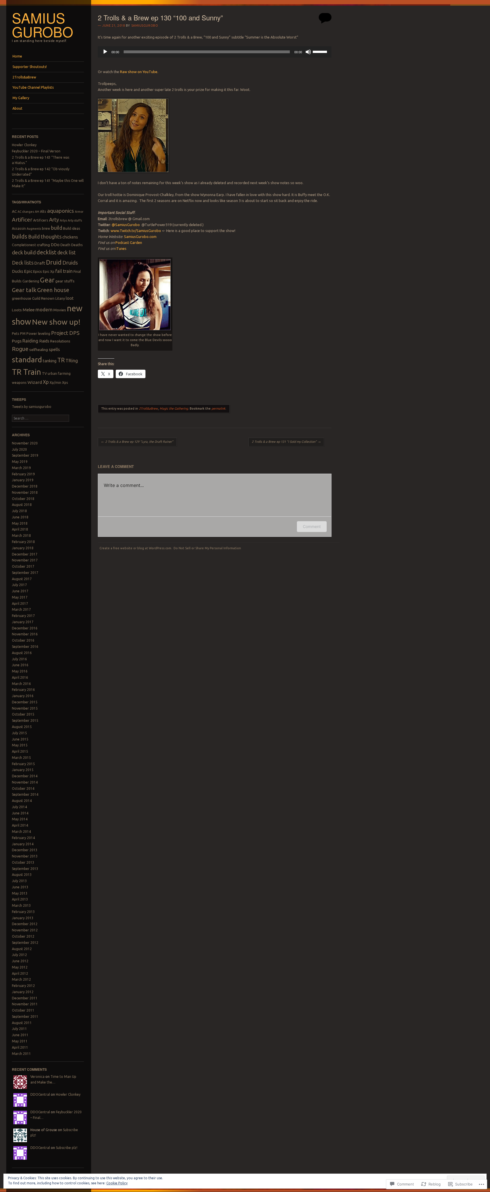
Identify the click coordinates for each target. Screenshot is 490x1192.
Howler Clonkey (24, 145)
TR (61, 360)
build (56, 228)
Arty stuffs (75, 220)
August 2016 (22, 653)
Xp (46, 382)
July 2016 (19, 659)
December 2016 (24, 628)
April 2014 (20, 825)
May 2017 (20, 597)
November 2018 (25, 492)
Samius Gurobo (42, 24)
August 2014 (22, 801)
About (17, 108)
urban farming (59, 373)
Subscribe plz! (66, 1148)
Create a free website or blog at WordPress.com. (136, 548)
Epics (37, 271)
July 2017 (19, 585)
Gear (47, 280)
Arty (54, 219)
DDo (55, 244)
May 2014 (20, 819)
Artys (63, 220)
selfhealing (38, 349)
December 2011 (24, 998)
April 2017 (20, 603)
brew (46, 228)
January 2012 (22, 992)
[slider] (321, 51)
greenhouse (21, 298)
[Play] (105, 52)
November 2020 (25, 443)
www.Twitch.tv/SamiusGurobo (135, 231)
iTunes (120, 248)
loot (70, 298)
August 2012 (22, 949)
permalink (218, 408)
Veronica (37, 1076)
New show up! (56, 322)
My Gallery (20, 98)
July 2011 (19, 1029)
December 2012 (24, 924)
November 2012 (25, 930)
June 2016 (20, 665)
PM (23, 333)
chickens (70, 237)
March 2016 (21, 684)
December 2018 (24, 486)
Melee (29, 309)
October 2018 (23, 499)
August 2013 (22, 874)
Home (17, 56)
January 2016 (22, 696)
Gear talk (24, 290)
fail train (64, 271)
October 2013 (23, 862)
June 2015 (20, 739)
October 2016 (23, 640)
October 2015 (23, 714)
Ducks (17, 271)
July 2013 (19, 881)
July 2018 (19, 511)
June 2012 (20, 961)
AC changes (26, 211)
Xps (65, 382)
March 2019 (21, 468)
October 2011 (23, 1010)
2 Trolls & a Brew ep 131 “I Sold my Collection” (286, 441)
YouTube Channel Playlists (33, 87)
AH (37, 211)
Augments (34, 228)
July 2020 (19, 449)
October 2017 (23, 566)
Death (65, 245)
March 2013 (21, 905)
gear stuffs (65, 281)
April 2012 (20, 973)
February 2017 (23, 616)
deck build (24, 252)
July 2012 (19, 955)
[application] (214, 52)
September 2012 (25, 942)
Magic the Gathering (174, 408)
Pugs (17, 340)
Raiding (30, 340)
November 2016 (25, 634)
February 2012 (23, 985)
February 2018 (23, 542)
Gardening (30, 281)
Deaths (77, 245)
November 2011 (25, 1004)
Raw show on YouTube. (139, 72)
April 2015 (20, 751)
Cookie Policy (117, 1183)
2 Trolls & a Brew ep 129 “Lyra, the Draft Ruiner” (137, 441)
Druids (70, 262)
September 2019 (25, 455)
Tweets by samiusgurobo (31, 406)
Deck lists (22, 262)
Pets (15, 333)
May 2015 (20, 745)
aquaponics (60, 211)
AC (14, 211)
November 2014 (25, 782)
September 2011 (25, 1016)
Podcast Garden (128, 242)
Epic (28, 271)
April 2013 (20, 899)
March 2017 (21, 609)
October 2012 (23, 936)
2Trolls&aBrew (24, 77)
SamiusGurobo (126, 225)
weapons (19, 382)
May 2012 (20, 967)
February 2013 (23, 912)
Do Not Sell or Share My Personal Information (207, 548)
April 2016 (20, 677)
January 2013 (22, 918)
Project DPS (65, 333)
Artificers (40, 220)
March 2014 (21, 831)
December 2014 (24, 776)
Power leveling (38, 333)
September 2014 (25, 794)
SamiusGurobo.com (140, 237)
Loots (17, 310)
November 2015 (25, 708)
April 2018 (20, 529)
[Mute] (308, 52)
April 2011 (20, 1047)
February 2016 (23, 689)
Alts (43, 211)
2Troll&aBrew (148, 408)
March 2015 (21, 757)
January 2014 (22, 844)
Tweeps (19, 399)
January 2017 (22, 622)
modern (43, 309)
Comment (312, 526)
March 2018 (21, 535)
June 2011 (20, 1035)
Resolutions (60, 341)
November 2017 (25, 560)
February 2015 (23, 764)
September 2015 (25, 720)
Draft (39, 262)
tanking (49, 360)
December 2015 (24, 702)
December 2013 (24, 850)
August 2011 (22, 1023)
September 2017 (25, 572)
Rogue (20, 349)
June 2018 (20, 517)
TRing (72, 360)
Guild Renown (43, 298)
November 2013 (25, 856)
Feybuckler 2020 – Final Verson (36, 151)
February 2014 (23, 838)
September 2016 (25, 646)
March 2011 (21, 1053)
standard (27, 359)
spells (54, 349)
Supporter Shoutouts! (29, 67)
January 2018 (22, 548)
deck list (66, 252)
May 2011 (20, 1041)
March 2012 (21, 979)
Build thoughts (45, 236)
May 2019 (20, 461)
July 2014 (19, 807)
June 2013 (20, 887)
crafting (43, 244)
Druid (54, 262)
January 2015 (22, 770)
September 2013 (25, 868)
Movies (59, 310)
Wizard (35, 382)
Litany (60, 298)
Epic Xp (48, 271)
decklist (46, 252)
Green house (53, 290)
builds (19, 236)
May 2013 (20, 893)
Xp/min (55, 382)
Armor (79, 211)
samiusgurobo (144, 25)
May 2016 (20, 671)
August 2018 (22, 504)
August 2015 (22, 727)
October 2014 (23, 788)
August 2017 (22, 579)
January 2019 (22, 480)
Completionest (24, 245)
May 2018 (20, 523)
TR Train (26, 371)
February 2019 (23, 474)
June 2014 (20, 813)
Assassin (19, 228)
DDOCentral (40, 1094)
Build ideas (71, 228)
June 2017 (20, 591)
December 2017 (24, 554)
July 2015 (19, 733)
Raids (44, 341)
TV (44, 373)
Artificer (22, 219)
